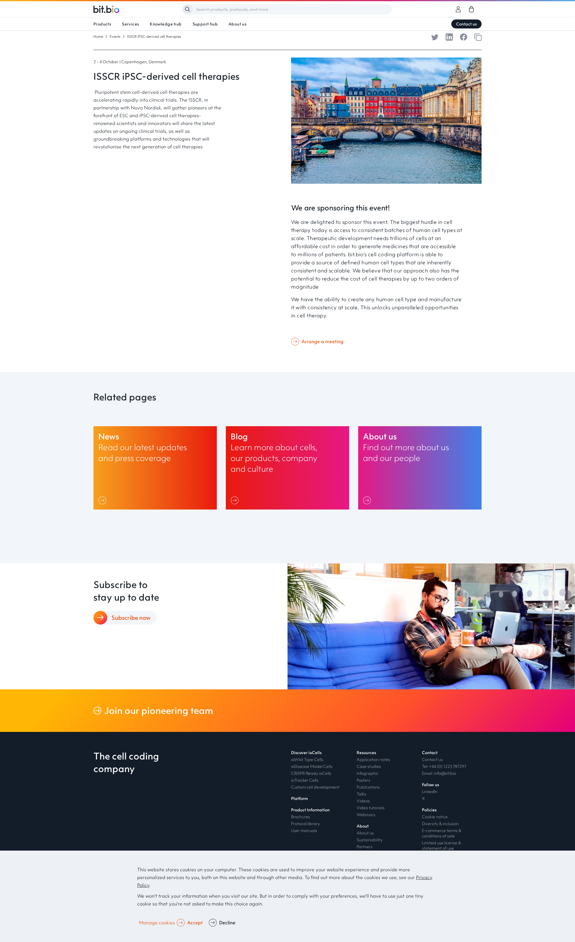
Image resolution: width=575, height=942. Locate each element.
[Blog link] (287, 468)
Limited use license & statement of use (441, 845)
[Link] (103, 500)
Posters (363, 780)
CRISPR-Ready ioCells (311, 773)
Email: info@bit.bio (439, 773)
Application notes (373, 759)
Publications (368, 787)
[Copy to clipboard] (478, 36)
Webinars (366, 814)
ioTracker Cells (304, 780)
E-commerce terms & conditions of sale (441, 833)
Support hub (205, 24)
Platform (299, 798)
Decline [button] (227, 923)
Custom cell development (315, 787)
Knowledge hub (165, 24)
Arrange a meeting (323, 341)
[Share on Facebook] (463, 36)
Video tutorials (371, 807)
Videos (363, 801)
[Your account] (458, 9)
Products (102, 24)
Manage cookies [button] (157, 923)
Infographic (368, 773)
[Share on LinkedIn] (449, 36)
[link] (471, 9)
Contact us (466, 24)
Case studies (369, 766)
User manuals (304, 830)
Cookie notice (435, 816)
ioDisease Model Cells (311, 766)
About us (237, 24)
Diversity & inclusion (440, 823)
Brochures (300, 816)
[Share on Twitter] (434, 36)
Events (115, 36)
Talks (361, 794)
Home (98, 36)
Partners (365, 846)
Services (130, 24)
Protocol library (305, 823)
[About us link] (420, 468)
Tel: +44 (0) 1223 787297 (444, 766)
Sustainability (369, 839)
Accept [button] (195, 923)
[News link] (155, 468)
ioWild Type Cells (307, 759)
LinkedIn (430, 791)
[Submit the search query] (187, 9)
